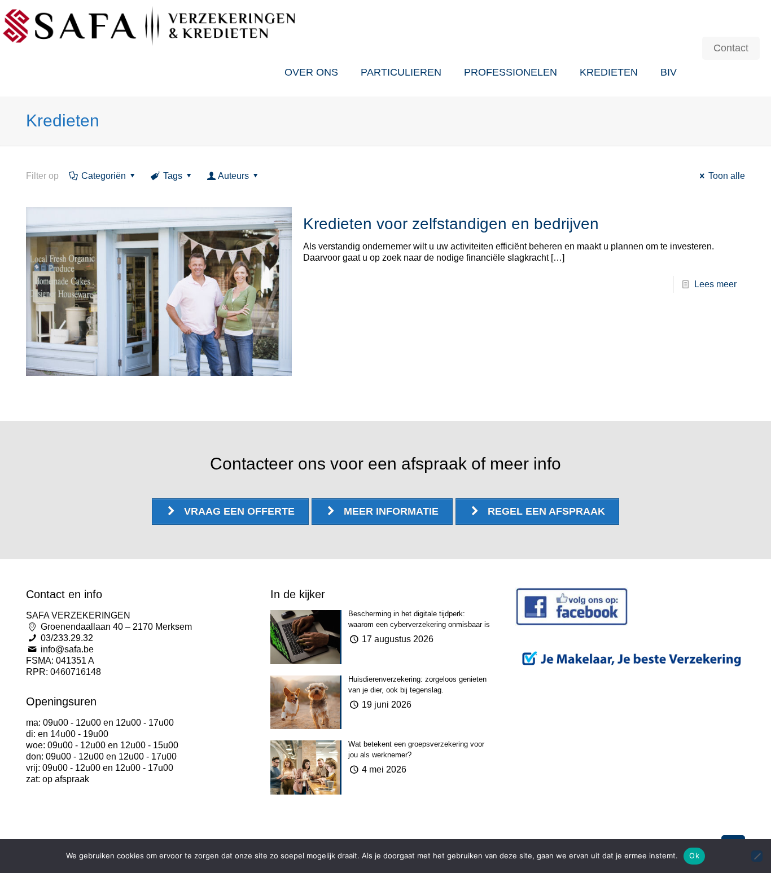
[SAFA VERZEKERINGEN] (150, 24)
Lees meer (715, 284)
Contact (730, 48)
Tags (172, 176)
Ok (694, 855)
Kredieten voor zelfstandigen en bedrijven (451, 223)
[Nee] (757, 856)
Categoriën (103, 176)
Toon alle (726, 176)
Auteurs (233, 176)
